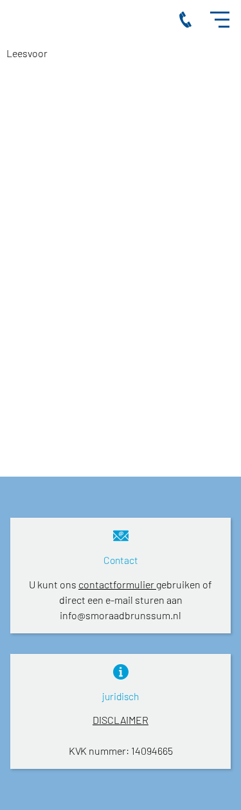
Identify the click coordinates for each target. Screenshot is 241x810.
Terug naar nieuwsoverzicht (106, 422)
